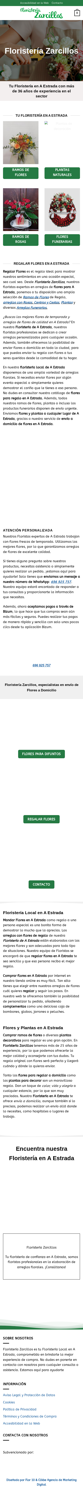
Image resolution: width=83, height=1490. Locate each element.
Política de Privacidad (19, 1409)
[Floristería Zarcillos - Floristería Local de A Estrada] (41, 13)
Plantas (67, 302)
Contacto (57, 2)
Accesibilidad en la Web (34, 2)
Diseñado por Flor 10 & (21, 1480)
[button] (5, 13)
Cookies (9, 1402)
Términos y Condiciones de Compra (30, 1416)
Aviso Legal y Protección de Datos (29, 1395)
